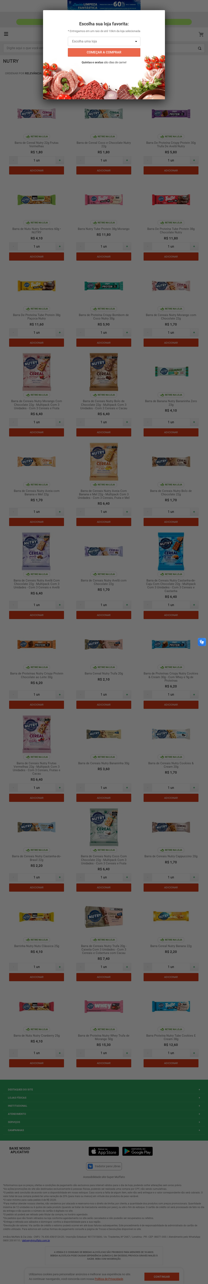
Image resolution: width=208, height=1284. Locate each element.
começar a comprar (104, 52)
